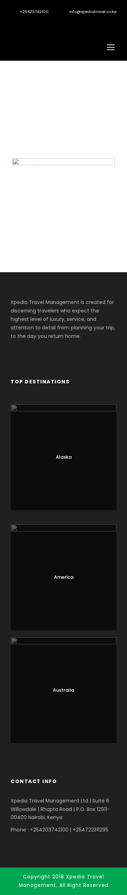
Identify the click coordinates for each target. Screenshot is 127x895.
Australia (63, 690)
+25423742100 (34, 11)
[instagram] (48, 22)
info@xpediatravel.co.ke (92, 11)
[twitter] (36, 22)
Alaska (64, 457)
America (63, 577)
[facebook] (24, 22)
